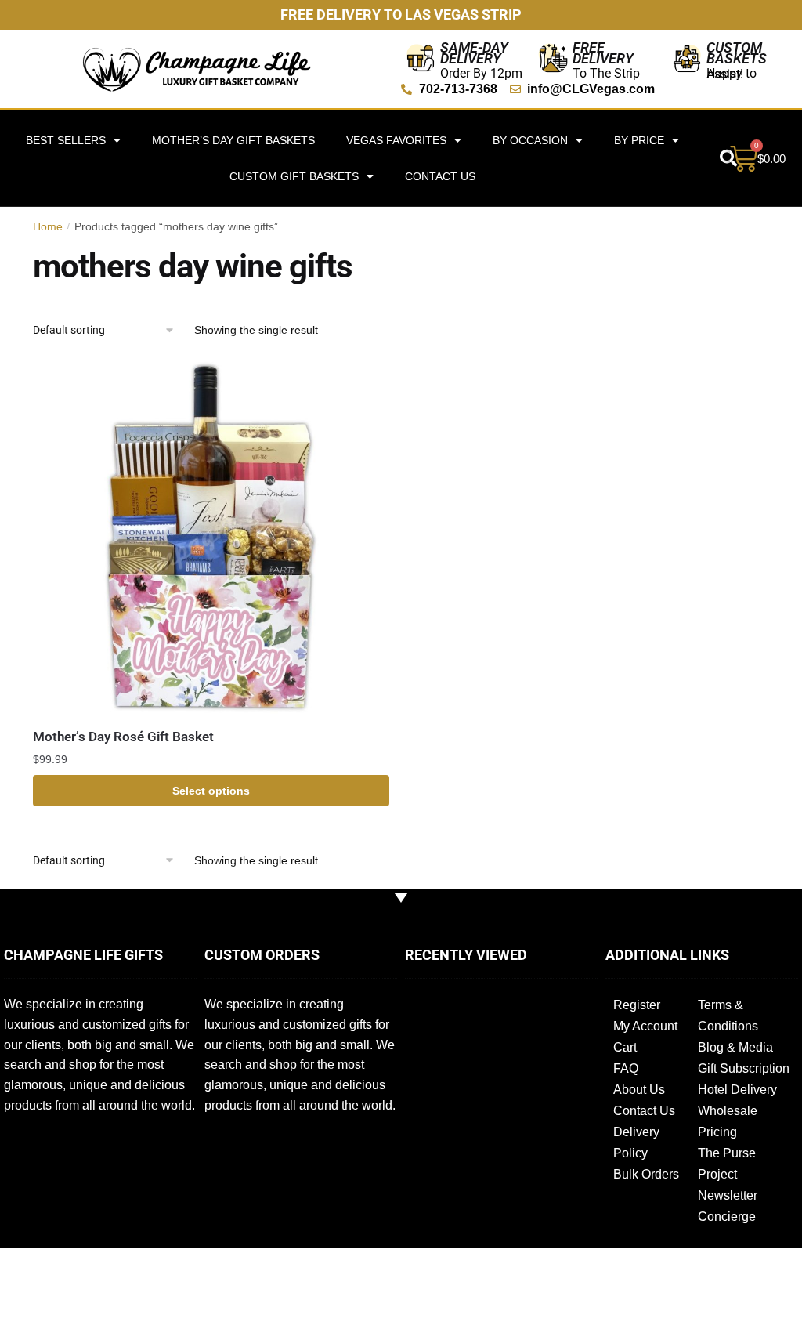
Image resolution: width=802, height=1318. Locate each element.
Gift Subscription (743, 1068)
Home (48, 226)
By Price (639, 140)
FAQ (625, 1068)
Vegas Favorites (396, 140)
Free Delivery (603, 53)
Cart (625, 1047)
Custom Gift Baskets (294, 176)
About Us (639, 1089)
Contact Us (440, 176)
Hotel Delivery (737, 1089)
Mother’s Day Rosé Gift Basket (123, 736)
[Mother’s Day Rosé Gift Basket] (211, 536)
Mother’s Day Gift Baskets (233, 140)
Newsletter (727, 1195)
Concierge (727, 1216)
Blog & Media (735, 1047)
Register (636, 1005)
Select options (211, 790)
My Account (645, 1026)
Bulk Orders (646, 1174)
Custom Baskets (736, 53)
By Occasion (530, 140)
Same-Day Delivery (474, 53)
